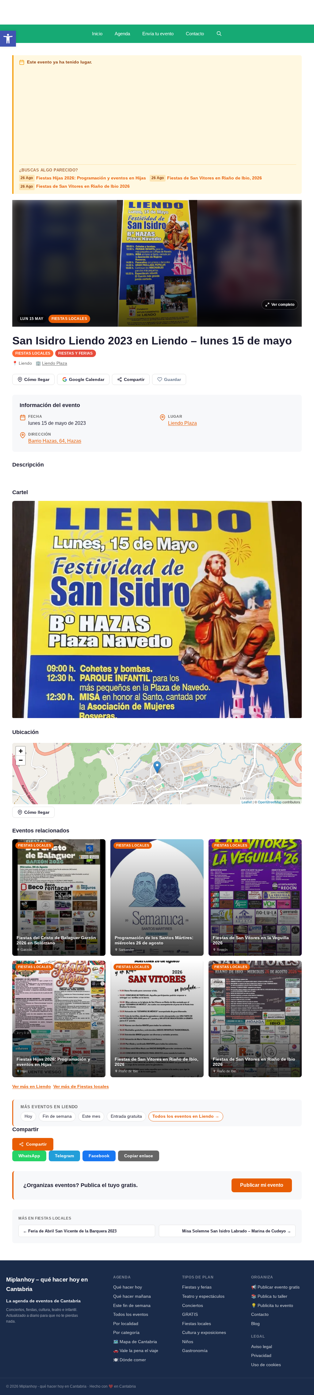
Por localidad (125, 1323)
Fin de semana (57, 1116)
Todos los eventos (130, 1314)
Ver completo (282, 304)
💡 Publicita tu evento (272, 1305)
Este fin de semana (132, 1305)
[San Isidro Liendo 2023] (157, 609)
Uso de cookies (266, 1364)
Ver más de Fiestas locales (81, 1086)
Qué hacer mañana (132, 1296)
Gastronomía (195, 1350)
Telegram (64, 1155)
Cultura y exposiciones (204, 1332)
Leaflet (247, 801)
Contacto (195, 33)
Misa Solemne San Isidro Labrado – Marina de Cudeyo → (236, 1231)
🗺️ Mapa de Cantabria (135, 1341)
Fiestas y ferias (75, 353)
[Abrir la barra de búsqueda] (219, 34)
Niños (187, 1341)
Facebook (99, 1155)
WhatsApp (29, 1155)
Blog (255, 1323)
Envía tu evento (158, 33)
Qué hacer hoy (127, 1287)
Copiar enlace (138, 1155)
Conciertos (192, 1305)
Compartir (134, 379)
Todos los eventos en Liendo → (185, 1116)
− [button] (21, 760)
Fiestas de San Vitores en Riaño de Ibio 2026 (75, 186)
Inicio (97, 33)
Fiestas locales (69, 319)
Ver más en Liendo (31, 1086)
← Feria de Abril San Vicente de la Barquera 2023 (70, 1231)
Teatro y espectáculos (203, 1296)
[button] (8, 39)
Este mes (91, 1116)
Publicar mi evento (261, 1185)
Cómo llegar (36, 379)
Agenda (122, 33)
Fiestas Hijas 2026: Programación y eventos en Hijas (83, 178)
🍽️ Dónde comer (129, 1359)
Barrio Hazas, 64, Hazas (54, 441)
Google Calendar (86, 379)
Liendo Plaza (54, 363)
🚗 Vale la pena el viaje (135, 1350)
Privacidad (261, 1355)
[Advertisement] (158, 113)
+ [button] (21, 751)
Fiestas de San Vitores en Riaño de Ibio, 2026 (206, 178)
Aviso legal (261, 1346)
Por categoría (126, 1332)
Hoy (28, 1116)
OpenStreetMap (269, 801)
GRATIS (190, 1314)
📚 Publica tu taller (269, 1296)
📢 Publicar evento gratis (275, 1287)
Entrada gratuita (126, 1116)
